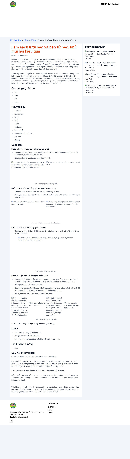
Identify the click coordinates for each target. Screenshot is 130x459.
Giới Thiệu (51, 407)
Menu (50, 410)
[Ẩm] (11, 421)
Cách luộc (34, 40)
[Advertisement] (65, 22)
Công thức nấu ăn (16, 40)
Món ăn (26, 40)
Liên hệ (50, 413)
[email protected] (21, 417)
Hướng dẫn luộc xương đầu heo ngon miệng (37, 324)
